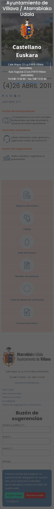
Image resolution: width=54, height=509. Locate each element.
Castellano (27, 47)
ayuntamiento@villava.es (27, 82)
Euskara (27, 55)
